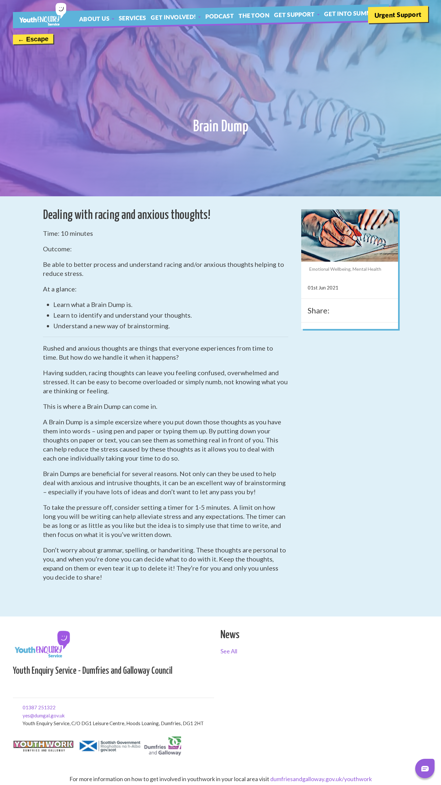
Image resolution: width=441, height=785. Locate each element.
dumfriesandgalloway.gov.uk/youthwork (321, 778)
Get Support (294, 14)
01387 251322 (25, 706)
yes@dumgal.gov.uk (25, 715)
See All (229, 651)
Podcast (219, 16)
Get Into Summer (351, 13)
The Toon (254, 15)
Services (132, 18)
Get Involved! (173, 17)
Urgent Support (398, 14)
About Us (94, 18)
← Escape (33, 39)
